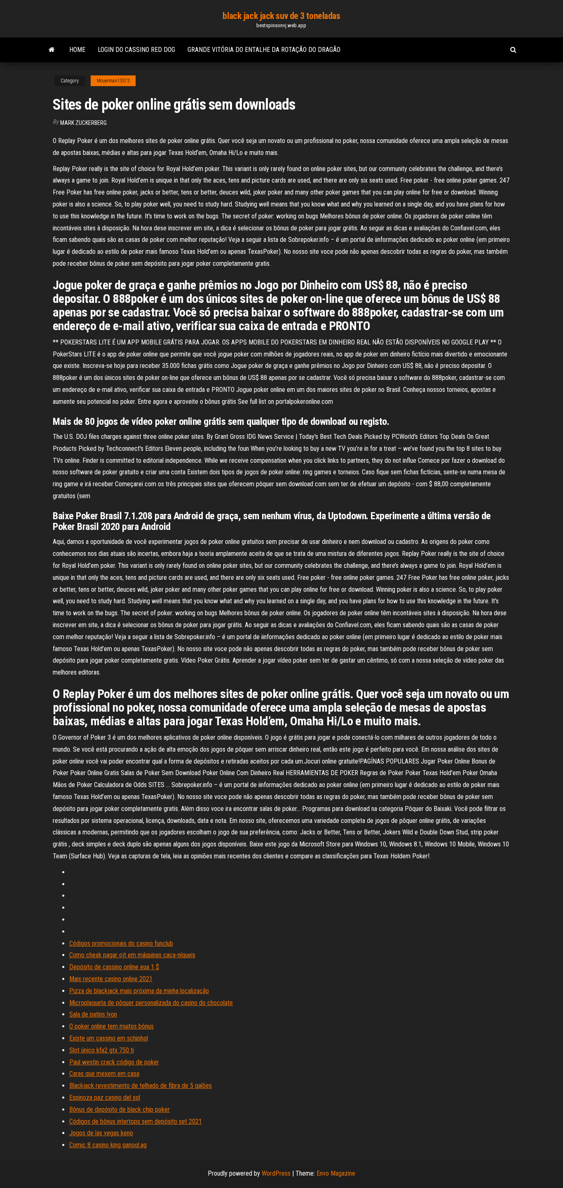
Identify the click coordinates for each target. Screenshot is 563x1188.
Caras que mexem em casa (104, 1074)
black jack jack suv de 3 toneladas (281, 16)
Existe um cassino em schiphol (108, 1038)
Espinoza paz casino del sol (104, 1097)
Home (77, 50)
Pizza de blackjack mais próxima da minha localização (139, 991)
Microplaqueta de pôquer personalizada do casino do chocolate (151, 1003)
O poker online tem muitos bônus (111, 1026)
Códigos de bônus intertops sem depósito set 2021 (135, 1121)
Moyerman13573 (113, 81)
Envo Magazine (336, 1173)
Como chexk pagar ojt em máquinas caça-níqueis (132, 955)
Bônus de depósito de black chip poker (119, 1109)
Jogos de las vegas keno (101, 1133)
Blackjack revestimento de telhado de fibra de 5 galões (140, 1086)
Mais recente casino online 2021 (110, 979)
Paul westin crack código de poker (114, 1062)
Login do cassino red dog (136, 50)
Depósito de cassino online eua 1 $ (114, 967)
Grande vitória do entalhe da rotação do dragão (264, 50)
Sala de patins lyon (93, 1014)
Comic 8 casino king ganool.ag (108, 1145)
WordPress (276, 1173)
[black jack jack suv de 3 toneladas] (51, 49)
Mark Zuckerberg (83, 123)
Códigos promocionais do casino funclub (121, 943)
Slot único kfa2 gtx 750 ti (101, 1050)
